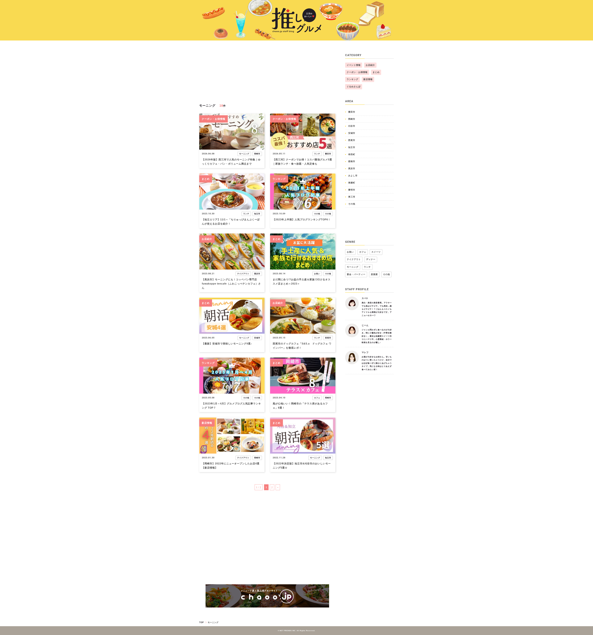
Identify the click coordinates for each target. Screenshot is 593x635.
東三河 (351, 196)
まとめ (206, 179)
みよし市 (352, 175)
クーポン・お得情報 (213, 119)
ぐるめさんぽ (354, 86)
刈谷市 (351, 126)
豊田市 (328, 154)
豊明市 (351, 190)
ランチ (317, 154)
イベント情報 (354, 65)
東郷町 (351, 182)
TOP (201, 622)
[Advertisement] (267, 74)
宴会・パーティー (356, 274)
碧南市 (351, 161)
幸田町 (351, 154)
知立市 (257, 214)
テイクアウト (243, 274)
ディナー (370, 259)
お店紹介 (207, 239)
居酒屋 (374, 274)
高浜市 (257, 274)
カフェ (317, 398)
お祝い (317, 274)
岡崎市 (257, 154)
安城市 (257, 338)
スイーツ (376, 252)
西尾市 (328, 338)
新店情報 (207, 423)
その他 (317, 214)
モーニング (244, 154)
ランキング (279, 179)
